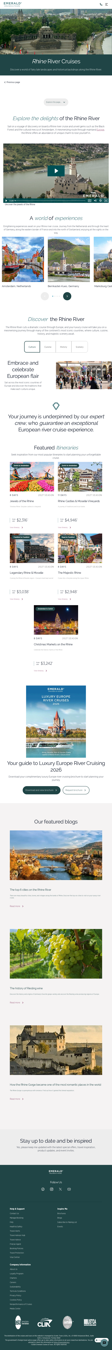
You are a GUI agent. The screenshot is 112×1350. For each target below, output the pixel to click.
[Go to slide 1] (52, 296)
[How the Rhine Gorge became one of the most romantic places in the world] (56, 1050)
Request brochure (73, 790)
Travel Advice (15, 1240)
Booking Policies (16, 1249)
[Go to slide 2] (54, 296)
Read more (15, 906)
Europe (100, 130)
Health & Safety (16, 1227)
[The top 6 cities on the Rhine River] (56, 855)
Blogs (59, 1218)
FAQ (11, 1222)
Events (60, 1227)
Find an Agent (15, 1244)
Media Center (15, 1309)
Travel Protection (17, 1253)
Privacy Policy (15, 1296)
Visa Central (15, 1257)
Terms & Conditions (18, 1291)
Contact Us (14, 1214)
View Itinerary (15, 527)
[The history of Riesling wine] (56, 954)
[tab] (32, 347)
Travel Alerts (15, 1231)
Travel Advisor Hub (17, 1235)
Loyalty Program (16, 1274)
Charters (13, 1278)
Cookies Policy (16, 1300)
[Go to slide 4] (59, 296)
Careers (13, 1282)
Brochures (61, 1214)
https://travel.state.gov (62, 1342)
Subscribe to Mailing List (67, 1222)
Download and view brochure (39, 790)
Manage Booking (16, 1218)
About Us (13, 1269)
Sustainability (15, 1287)
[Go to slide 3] (57, 296)
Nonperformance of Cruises (21, 1304)
